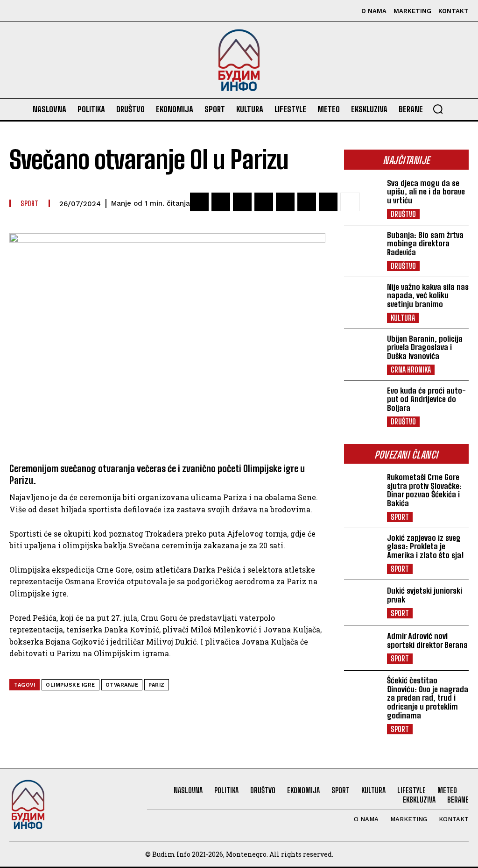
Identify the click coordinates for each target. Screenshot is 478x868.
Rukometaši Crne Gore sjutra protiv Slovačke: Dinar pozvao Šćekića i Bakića (424, 490)
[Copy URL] (328, 202)
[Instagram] (38, 11)
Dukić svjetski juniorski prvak (424, 595)
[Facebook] (17, 11)
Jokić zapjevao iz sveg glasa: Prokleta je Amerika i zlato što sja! (425, 546)
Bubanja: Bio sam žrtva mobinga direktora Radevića (425, 243)
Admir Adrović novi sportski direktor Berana (427, 640)
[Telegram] (285, 202)
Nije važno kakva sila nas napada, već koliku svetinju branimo (428, 295)
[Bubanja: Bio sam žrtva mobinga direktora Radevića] (362, 248)
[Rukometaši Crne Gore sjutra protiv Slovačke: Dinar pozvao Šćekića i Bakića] (362, 490)
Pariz (156, 685)
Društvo (403, 213)
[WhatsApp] (263, 202)
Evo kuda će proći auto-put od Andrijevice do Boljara (426, 399)
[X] (59, 11)
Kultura (403, 317)
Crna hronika (411, 369)
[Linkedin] (306, 202)
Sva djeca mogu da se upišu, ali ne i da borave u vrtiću (426, 191)
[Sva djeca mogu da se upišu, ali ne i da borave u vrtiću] (362, 196)
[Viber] (242, 202)
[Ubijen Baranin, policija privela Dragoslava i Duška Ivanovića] (362, 351)
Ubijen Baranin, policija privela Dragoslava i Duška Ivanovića (425, 347)
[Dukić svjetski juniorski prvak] (362, 602)
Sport (400, 516)
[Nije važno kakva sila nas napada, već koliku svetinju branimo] (362, 299)
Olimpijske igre (70, 685)
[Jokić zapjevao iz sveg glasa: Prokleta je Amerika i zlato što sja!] (362, 550)
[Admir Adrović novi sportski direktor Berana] (362, 648)
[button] (438, 109)
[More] (350, 202)
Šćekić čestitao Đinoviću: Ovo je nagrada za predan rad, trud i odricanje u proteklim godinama (427, 697)
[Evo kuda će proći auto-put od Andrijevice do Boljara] (362, 403)
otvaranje (122, 685)
